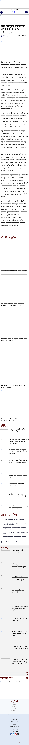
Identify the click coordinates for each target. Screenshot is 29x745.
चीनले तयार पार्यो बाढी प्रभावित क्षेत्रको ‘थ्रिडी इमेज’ (14, 271)
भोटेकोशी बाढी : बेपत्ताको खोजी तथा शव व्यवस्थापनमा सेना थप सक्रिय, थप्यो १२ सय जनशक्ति (20, 661)
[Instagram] (18, 734)
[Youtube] (16, 734)
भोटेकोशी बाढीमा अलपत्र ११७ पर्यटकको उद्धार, (12, 541)
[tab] (14, 547)
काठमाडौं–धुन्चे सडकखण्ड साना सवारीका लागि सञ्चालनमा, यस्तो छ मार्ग (18, 475)
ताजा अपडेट (4, 743)
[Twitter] (13, 734)
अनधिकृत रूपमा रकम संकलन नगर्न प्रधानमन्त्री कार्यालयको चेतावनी (19, 633)
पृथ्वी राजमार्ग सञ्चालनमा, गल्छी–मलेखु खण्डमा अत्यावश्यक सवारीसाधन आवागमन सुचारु (19, 441)
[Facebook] (11, 734)
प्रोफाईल (18, 743)
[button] (26, 740)
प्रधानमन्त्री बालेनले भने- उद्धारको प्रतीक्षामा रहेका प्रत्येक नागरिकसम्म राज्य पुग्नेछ (18, 451)
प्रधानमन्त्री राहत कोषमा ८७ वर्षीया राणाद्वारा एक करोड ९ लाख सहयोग (19, 590)
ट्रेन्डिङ (12, 743)
